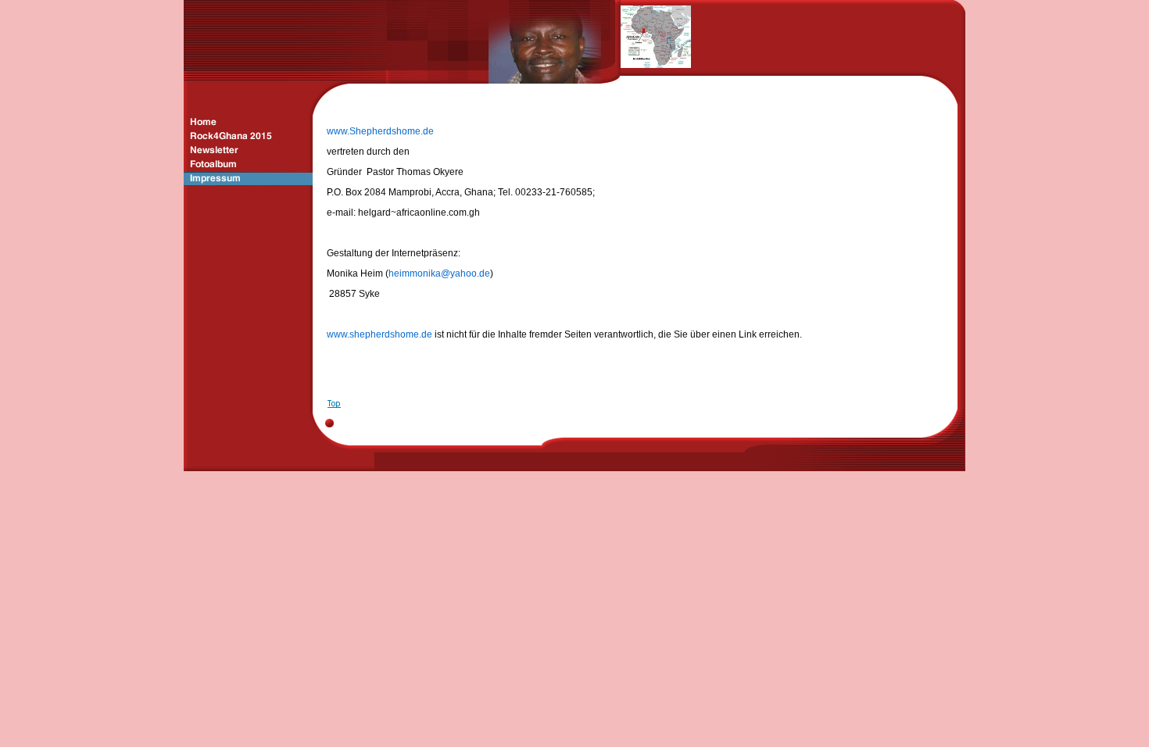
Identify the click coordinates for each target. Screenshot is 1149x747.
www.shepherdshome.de (379, 334)
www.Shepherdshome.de (380, 131)
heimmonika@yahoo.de (439, 273)
